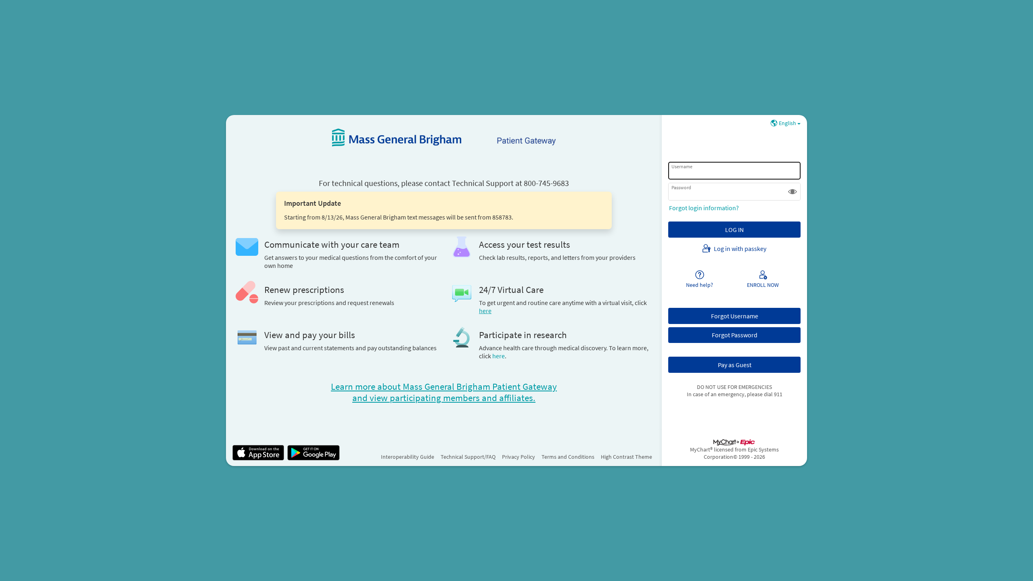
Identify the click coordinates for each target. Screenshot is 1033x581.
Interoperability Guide (407, 456)
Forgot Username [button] (734, 316)
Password (681, 187)
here (498, 356)
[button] (792, 192)
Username (681, 166)
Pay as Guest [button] (734, 365)
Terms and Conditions (568, 456)
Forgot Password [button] (734, 335)
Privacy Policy (518, 456)
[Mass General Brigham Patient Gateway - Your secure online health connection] (444, 137)
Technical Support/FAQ (468, 456)
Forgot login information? (704, 208)
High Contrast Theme (626, 456)
